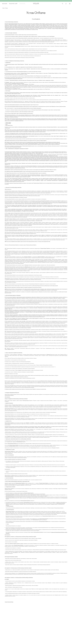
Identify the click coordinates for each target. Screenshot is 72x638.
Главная (3, 8)
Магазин (4, 3)
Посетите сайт (13, 3)
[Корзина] (70, 4)
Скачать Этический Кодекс (9, 601)
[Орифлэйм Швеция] (36, 3)
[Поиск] (62, 3)
